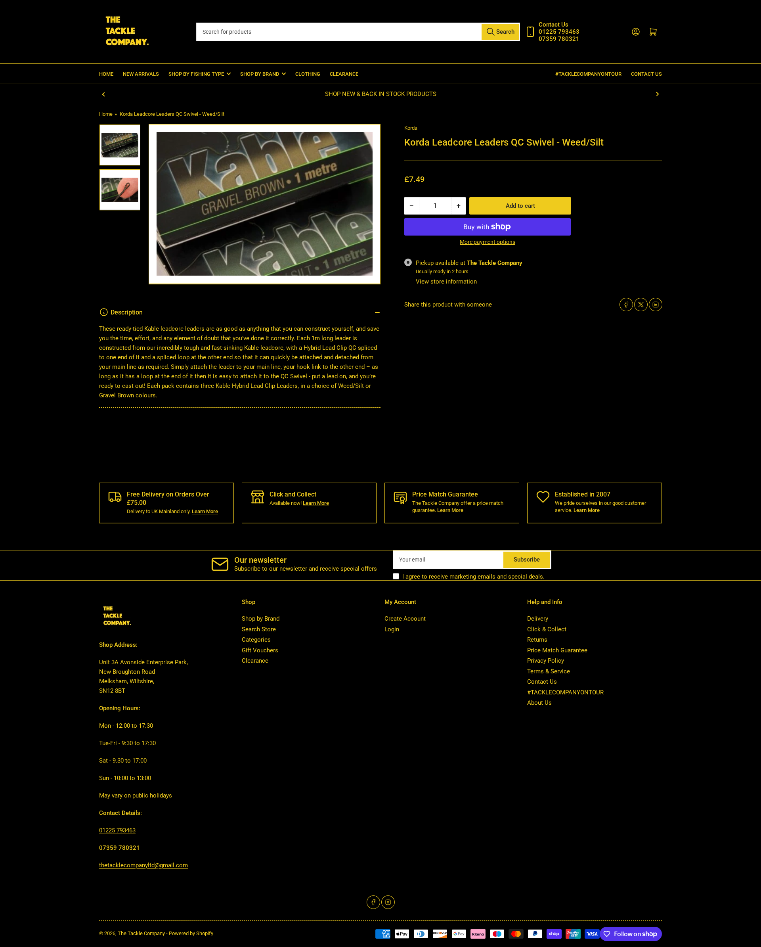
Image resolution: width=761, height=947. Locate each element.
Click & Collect (546, 629)
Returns (537, 639)
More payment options (487, 242)
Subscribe (527, 559)
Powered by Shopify (191, 933)
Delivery (537, 618)
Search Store (259, 629)
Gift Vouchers (260, 650)
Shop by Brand (260, 618)
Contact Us (646, 74)
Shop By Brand (259, 74)
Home (106, 74)
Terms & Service (548, 671)
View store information (446, 281)
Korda (410, 128)
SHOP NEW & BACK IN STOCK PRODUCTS (380, 94)
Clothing (307, 74)
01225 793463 (117, 830)
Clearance (344, 74)
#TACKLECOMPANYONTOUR (588, 74)
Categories (256, 639)
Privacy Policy (545, 660)
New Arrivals (141, 74)
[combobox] (358, 32)
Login (391, 629)
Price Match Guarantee (557, 650)
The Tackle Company (142, 933)
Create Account (405, 618)
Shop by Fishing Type (196, 74)
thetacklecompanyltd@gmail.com (143, 865)
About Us (539, 702)
